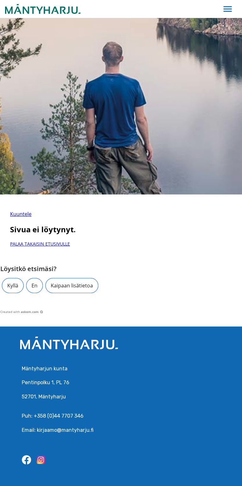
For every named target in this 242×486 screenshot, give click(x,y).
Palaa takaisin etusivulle (40, 244)
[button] (13, 285)
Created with (19, 312)
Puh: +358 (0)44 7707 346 (53, 416)
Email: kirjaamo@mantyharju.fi (58, 430)
